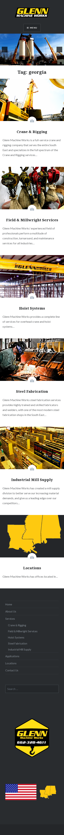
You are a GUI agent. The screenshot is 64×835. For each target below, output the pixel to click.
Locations (11, 663)
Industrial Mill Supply (19, 649)
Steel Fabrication (17, 643)
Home (8, 604)
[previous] (4, 49)
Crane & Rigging (17, 625)
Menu (33, 27)
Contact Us (11, 670)
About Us (10, 611)
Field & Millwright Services (23, 631)
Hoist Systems (16, 637)
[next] (59, 49)
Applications (12, 656)
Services (10, 618)
